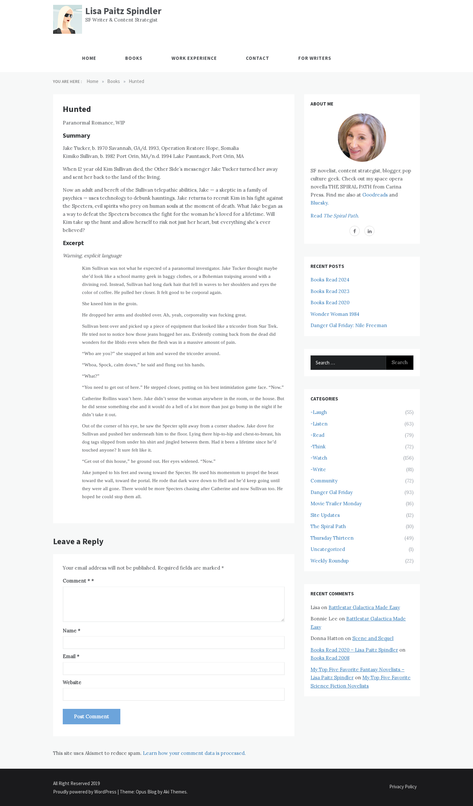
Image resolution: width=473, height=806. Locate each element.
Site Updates (325, 515)
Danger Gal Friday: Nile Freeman (349, 325)
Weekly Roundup (330, 561)
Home (89, 58)
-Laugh (319, 412)
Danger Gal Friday (332, 492)
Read (335, 216)
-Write (318, 469)
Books (134, 58)
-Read (317, 435)
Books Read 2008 (330, 658)
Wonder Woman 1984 (335, 314)
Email (71, 656)
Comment (76, 581)
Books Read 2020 (330, 302)
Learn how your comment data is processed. (194, 753)
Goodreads (375, 195)
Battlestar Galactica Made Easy (364, 607)
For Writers (314, 58)
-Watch (319, 458)
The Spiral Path (328, 526)
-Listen (319, 424)
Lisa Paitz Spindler (123, 11)
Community (324, 481)
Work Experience (194, 58)
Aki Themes (175, 792)
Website (72, 682)
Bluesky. (320, 203)
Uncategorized (328, 549)
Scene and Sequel (373, 638)
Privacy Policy (403, 786)
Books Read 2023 (330, 291)
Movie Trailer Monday (336, 503)
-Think (318, 447)
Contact (257, 58)
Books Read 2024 (330, 280)
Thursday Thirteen (332, 538)
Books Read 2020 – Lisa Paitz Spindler (354, 650)
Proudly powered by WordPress (85, 792)
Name (71, 630)
